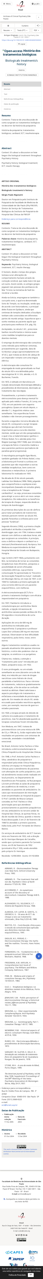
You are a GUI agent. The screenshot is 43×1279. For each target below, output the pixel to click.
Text (5, 94)
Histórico (7, 109)
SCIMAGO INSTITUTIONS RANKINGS (22, 75)
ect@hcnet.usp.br (10, 1105)
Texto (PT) (21, 30)
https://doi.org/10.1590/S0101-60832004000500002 (21, 40)
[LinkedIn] (21, 1235)
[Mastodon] (19, 1235)
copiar (21, 44)
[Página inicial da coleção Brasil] (21, 1219)
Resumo (6, 30)
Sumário (25, 26)
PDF (35, 30)
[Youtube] (26, 1235)
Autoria (22, 70)
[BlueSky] (16, 1235)
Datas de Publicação (11, 104)
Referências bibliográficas (13, 99)
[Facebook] (24, 1235)
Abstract (7, 89)
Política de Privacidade (17, 1275)
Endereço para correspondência (16, 219)
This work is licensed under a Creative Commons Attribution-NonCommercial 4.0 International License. (20, 1151)
